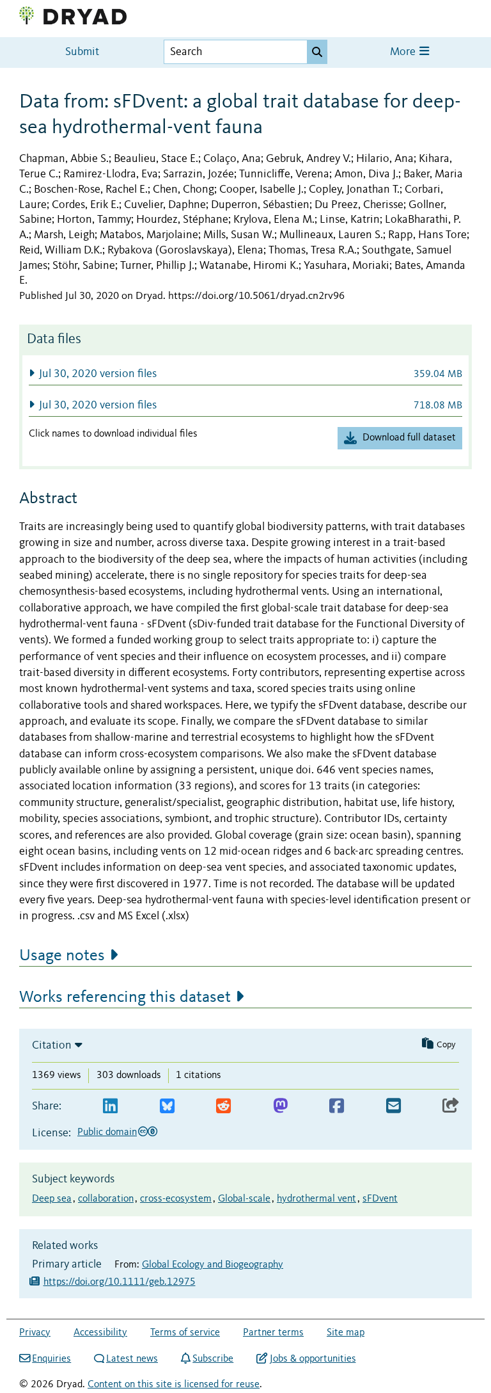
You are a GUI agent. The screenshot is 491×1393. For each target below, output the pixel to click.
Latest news (132, 1359)
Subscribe (212, 1359)
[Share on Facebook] (336, 1106)
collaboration (106, 1199)
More (404, 52)
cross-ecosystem (176, 1199)
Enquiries (51, 1359)
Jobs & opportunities (312, 1359)
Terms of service (185, 1333)
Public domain (107, 1132)
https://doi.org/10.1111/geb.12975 (119, 1282)
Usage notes (62, 955)
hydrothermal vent (316, 1199)
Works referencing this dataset (125, 997)
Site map (345, 1333)
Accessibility (100, 1333)
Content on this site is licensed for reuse (174, 1385)
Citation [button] (52, 1045)
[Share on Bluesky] (167, 1106)
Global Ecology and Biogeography (212, 1265)
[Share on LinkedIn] (110, 1106)
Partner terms (273, 1333)
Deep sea (52, 1199)
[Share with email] (393, 1106)
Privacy (35, 1333)
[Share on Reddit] (223, 1106)
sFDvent (380, 1199)
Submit (82, 52)
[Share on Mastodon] (280, 1106)
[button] (245, 373)
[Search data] (317, 52)
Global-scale (244, 1199)
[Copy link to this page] (450, 1106)
